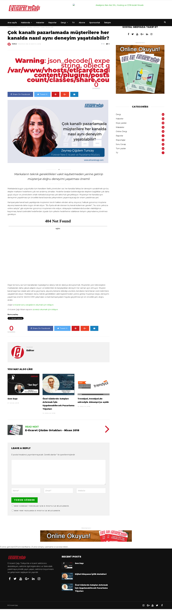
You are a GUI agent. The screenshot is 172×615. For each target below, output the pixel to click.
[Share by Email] (74, 94)
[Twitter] (133, 34)
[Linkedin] (147, 34)
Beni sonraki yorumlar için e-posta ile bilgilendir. (42, 506)
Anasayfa (13, 27)
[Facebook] (128, 34)
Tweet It (43, 94)
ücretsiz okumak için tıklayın (45, 309)
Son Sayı (12, 399)
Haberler (40, 22)
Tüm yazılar (47, 27)
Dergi (63, 22)
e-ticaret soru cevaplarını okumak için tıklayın (33, 305)
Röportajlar (120, 140)
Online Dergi (121, 131)
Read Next (32, 426)
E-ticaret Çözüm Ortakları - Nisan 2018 (52, 430)
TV (73, 22)
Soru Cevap (33, 27)
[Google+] (142, 34)
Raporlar (52, 22)
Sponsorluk (94, 22)
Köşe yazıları (121, 123)
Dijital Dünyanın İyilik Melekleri (91, 574)
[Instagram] (151, 34)
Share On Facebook (21, 94)
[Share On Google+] (65, 94)
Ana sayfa (12, 22)
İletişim (107, 22)
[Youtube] (137, 34)
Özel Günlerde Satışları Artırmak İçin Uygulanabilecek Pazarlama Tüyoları (91, 588)
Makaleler (120, 127)
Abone (82, 22)
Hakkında (25, 22)
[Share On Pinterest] (55, 94)
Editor (14, 44)
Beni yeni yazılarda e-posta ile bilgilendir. (37, 511)
